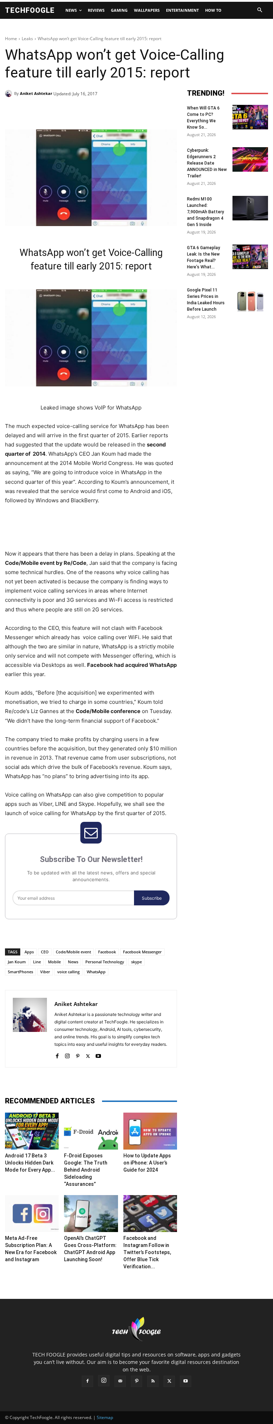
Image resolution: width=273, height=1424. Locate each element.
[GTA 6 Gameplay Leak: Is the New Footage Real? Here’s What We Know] (250, 257)
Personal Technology (104, 961)
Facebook (107, 951)
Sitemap (105, 1417)
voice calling (68, 971)
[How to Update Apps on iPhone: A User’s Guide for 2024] (150, 1131)
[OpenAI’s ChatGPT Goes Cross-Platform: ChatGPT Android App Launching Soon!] (91, 1213)
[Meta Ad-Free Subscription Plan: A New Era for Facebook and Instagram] (32, 1213)
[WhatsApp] (103, 112)
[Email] (119, 112)
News (73, 961)
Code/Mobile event (73, 951)
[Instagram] (67, 1054)
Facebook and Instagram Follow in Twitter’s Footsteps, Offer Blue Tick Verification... (147, 1252)
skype (136, 961)
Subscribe (152, 898)
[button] (259, 10)
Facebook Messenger (142, 951)
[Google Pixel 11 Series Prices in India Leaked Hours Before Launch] (250, 299)
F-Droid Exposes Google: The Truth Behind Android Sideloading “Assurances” (85, 1170)
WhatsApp (96, 971)
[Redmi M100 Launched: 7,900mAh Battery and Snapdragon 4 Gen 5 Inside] (250, 208)
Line (37, 961)
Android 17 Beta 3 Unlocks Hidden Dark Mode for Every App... (30, 1163)
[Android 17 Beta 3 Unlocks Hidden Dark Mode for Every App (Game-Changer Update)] (32, 1131)
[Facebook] (54, 112)
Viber (45, 971)
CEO (45, 951)
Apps (29, 951)
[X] (70, 112)
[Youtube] (98, 1054)
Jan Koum (17, 961)
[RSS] (153, 1381)
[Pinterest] (87, 112)
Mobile (54, 961)
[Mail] (120, 1381)
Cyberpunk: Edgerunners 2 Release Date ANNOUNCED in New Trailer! (207, 163)
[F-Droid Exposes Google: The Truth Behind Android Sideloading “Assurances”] (91, 1131)
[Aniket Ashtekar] (9, 93)
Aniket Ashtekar (36, 93)
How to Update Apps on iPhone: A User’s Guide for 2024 (147, 1163)
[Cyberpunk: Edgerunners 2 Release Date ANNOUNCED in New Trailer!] (250, 159)
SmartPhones (20, 971)
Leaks (27, 39)
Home (11, 39)
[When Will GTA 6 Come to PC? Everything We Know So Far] (250, 117)
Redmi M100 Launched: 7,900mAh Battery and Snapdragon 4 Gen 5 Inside (205, 212)
